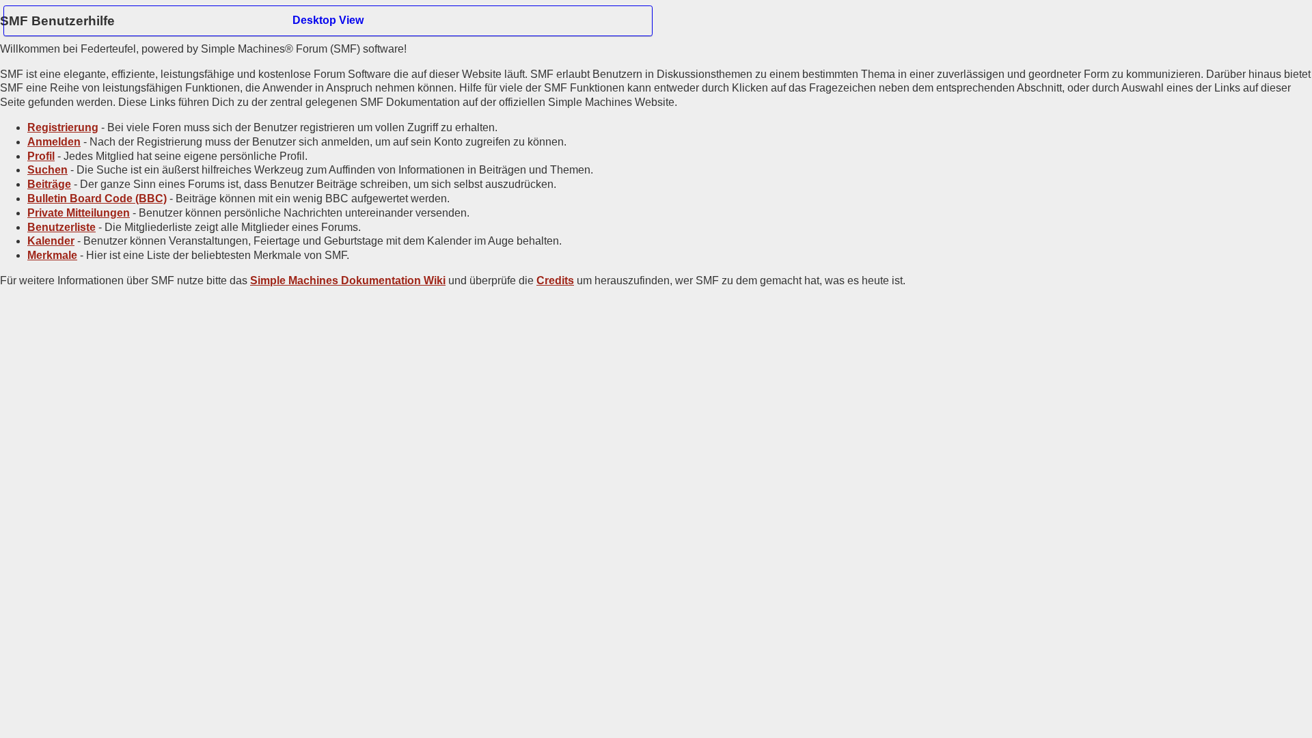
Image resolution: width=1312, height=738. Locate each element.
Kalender (50, 241)
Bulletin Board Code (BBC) (97, 198)
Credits (555, 280)
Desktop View (328, 20)
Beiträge (49, 184)
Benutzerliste (61, 227)
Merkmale (52, 255)
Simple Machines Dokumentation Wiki (348, 280)
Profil (41, 156)
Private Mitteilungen (78, 213)
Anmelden (54, 142)
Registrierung (62, 127)
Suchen (47, 170)
